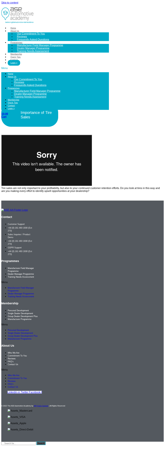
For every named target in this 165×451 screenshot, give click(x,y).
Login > (13, 63)
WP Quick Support (41, 406)
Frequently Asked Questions (33, 39)
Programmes (14, 88)
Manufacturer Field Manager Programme (37, 91)
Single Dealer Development (20, 313)
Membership (13, 100)
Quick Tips (13, 102)
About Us (12, 76)
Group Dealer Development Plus (23, 316)
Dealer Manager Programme (30, 93)
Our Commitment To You (31, 33)
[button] (55, 68)
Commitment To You (17, 355)
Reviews (19, 82)
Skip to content (9, 2)
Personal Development (18, 310)
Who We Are (13, 353)
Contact (11, 105)
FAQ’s (11, 361)
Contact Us (13, 364)
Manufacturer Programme (19, 319)
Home (10, 74)
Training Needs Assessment (33, 51)
